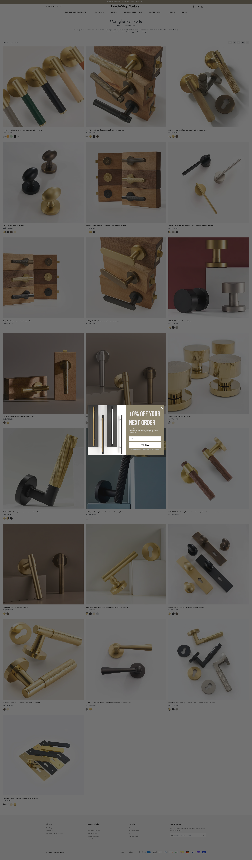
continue (145, 445)
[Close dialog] (162, 408)
